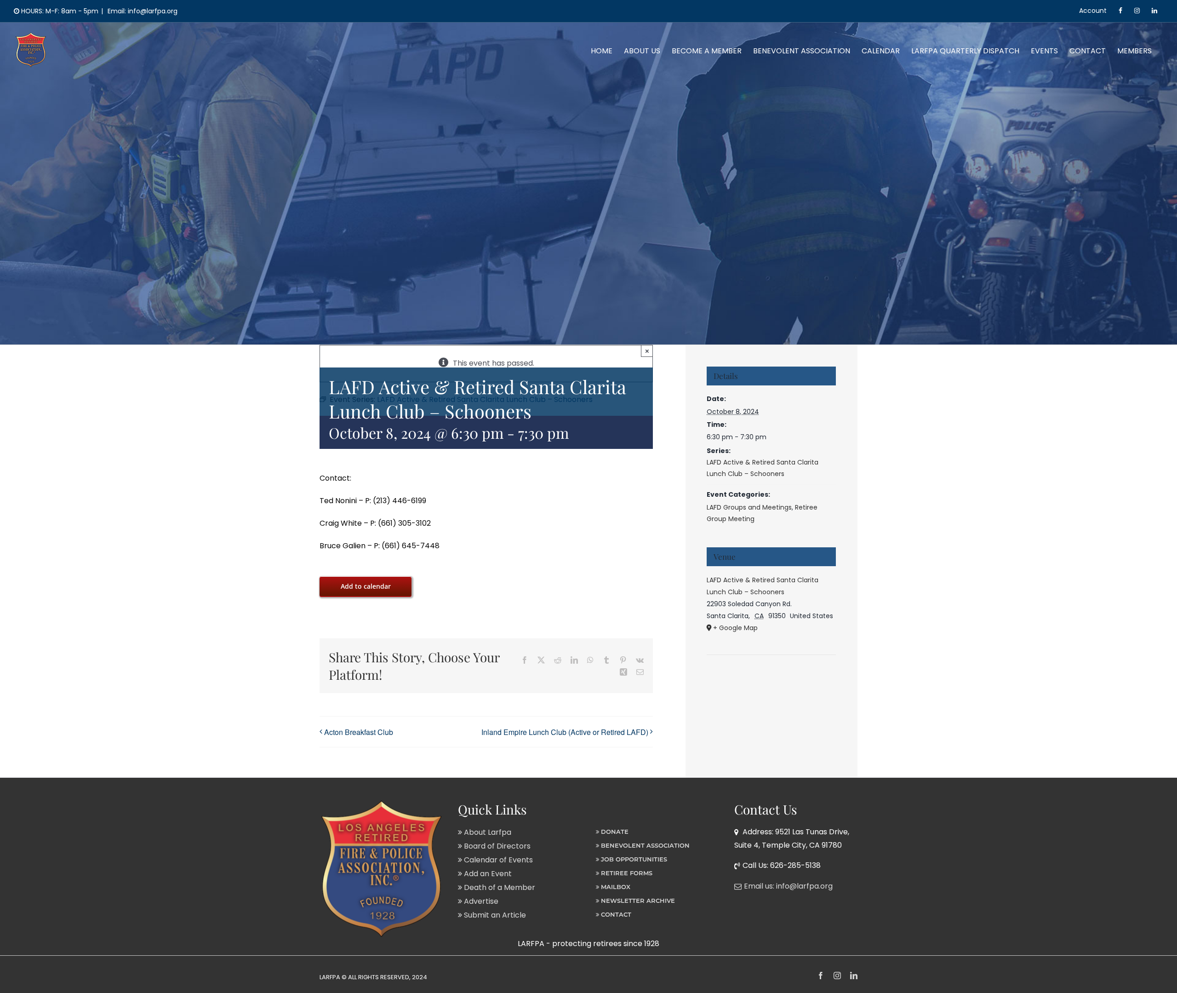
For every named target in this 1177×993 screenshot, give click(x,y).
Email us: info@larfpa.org (788, 886)
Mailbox (614, 886)
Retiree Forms (625, 873)
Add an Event (487, 873)
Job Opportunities (633, 859)
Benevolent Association (644, 845)
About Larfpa (486, 832)
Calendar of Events (497, 860)
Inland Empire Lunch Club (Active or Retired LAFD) (564, 732)
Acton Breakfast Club (358, 732)
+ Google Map (735, 627)
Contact (615, 914)
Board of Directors (496, 846)
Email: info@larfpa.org (141, 11)
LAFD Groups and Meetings (749, 507)
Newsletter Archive (637, 900)
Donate (613, 831)
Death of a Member (498, 887)
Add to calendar (366, 586)
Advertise (480, 901)
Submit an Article (494, 915)
